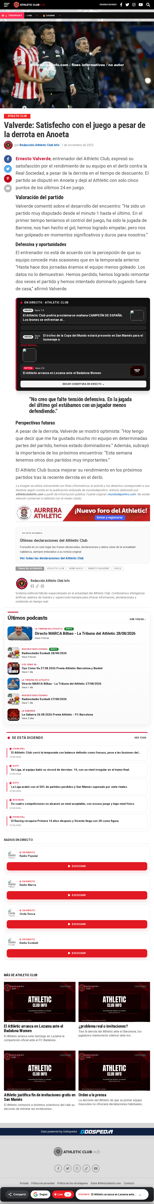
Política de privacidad (42, 1183)
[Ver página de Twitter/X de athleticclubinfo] (67, 1168)
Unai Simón (28, 345)
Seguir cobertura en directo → (83, 384)
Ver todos (137, 619)
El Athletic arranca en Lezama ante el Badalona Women (33, 1028)
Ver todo (140, 738)
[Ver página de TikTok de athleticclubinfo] (86, 1168)
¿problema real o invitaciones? (103, 1026)
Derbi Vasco (76, 568)
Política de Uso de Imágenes (72, 1183)
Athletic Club (55, 568)
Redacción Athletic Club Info (40, 145)
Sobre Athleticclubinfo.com (106, 1183)
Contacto (129, 1183)
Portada (24, 1183)
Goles (117, 568)
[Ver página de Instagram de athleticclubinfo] (77, 1168)
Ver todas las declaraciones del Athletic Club (52, 558)
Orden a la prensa (92, 1094)
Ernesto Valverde (33, 158)
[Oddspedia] (96, 1132)
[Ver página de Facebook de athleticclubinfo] (58, 1168)
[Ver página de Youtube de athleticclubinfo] (96, 1168)
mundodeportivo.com (121, 494)
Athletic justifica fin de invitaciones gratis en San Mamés (39, 1097)
